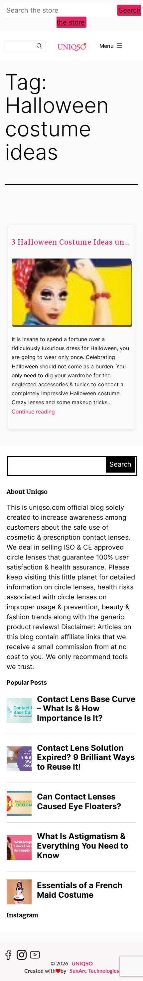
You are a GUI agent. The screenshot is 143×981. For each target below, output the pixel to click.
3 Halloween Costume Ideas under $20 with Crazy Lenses (71, 242)
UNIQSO (82, 963)
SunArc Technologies (94, 970)
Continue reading (33, 412)
